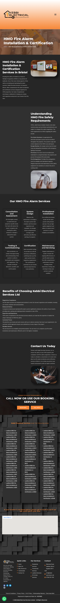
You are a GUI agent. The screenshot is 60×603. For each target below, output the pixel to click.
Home (5, 46)
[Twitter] (10, 585)
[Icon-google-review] (4, 588)
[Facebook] (4, 585)
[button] (4, 599)
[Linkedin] (7, 585)
